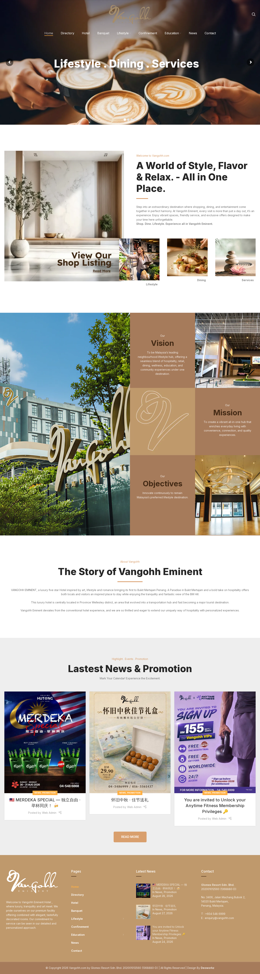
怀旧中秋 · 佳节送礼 (129, 799)
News (37, 792)
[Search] (254, 14)
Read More (130, 837)
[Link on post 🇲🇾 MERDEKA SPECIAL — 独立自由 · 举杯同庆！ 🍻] (45, 742)
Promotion (49, 792)
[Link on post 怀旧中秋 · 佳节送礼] (130, 742)
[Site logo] (130, 14)
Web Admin (49, 812)
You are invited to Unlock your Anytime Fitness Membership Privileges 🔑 (215, 805)
